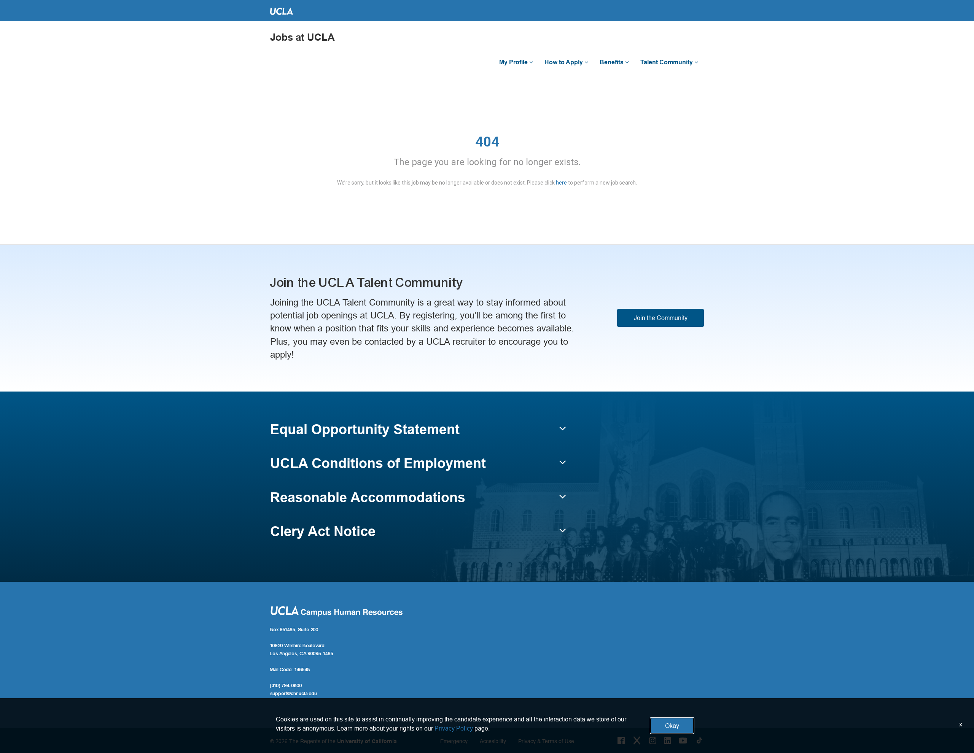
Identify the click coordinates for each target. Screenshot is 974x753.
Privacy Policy (453, 728)
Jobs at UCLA (302, 37)
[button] (418, 433)
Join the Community (661, 318)
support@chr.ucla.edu (293, 694)
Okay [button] (672, 725)
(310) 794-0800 (286, 686)
